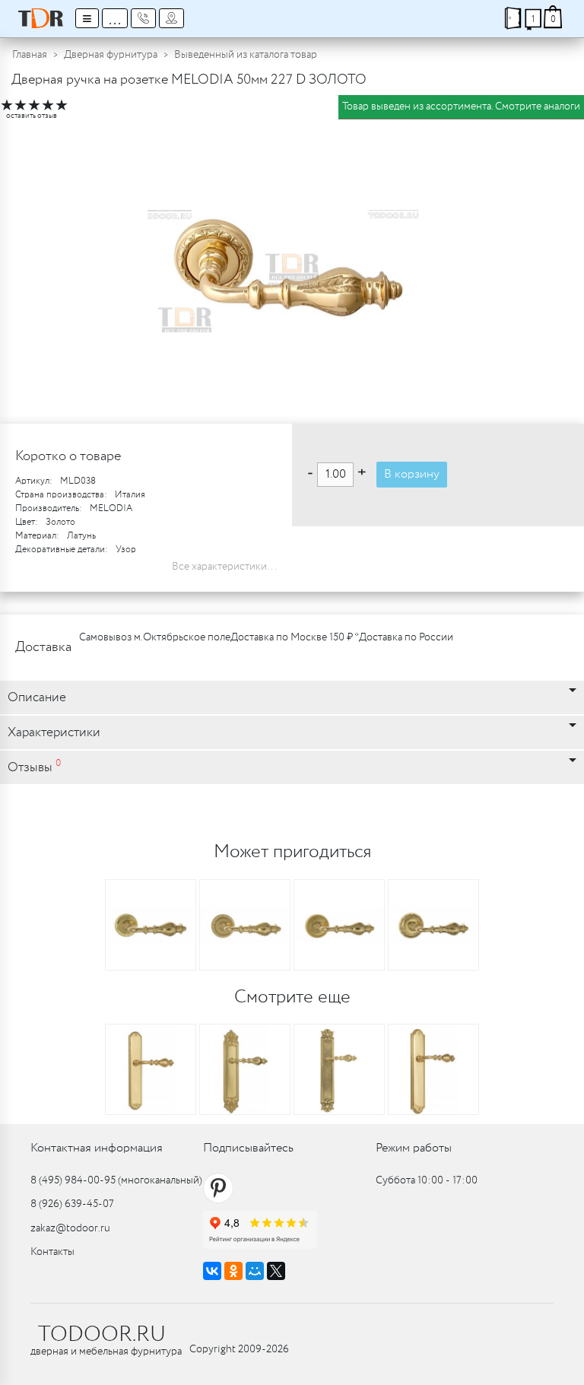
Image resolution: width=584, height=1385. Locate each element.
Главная (29, 54)
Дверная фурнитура (110, 54)
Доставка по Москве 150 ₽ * (294, 637)
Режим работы (414, 1148)
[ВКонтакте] (212, 1271)
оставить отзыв (31, 116)
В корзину (412, 474)
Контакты (52, 1252)
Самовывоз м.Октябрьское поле (154, 637)
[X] (276, 1271)
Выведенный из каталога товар (245, 54)
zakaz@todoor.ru (70, 1228)
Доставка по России (406, 637)
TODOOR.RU (102, 1335)
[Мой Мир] (255, 1271)
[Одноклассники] (233, 1271)
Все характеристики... (224, 566)
